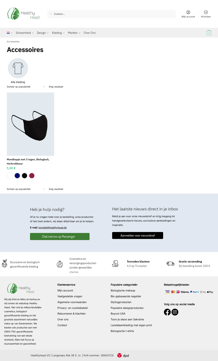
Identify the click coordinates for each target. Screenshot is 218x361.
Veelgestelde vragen (69, 296)
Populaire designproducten (127, 307)
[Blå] (17, 175)
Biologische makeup (123, 290)
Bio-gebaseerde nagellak (126, 296)
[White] (10, 175)
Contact (62, 325)
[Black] (24, 175)
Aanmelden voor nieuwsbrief (138, 235)
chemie (73, 272)
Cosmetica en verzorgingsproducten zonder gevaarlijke (82, 263)
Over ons (62, 319)
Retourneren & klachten (71, 313)
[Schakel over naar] (10, 33)
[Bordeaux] (32, 175)
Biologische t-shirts (122, 331)
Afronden (206, 16)
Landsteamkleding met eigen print (131, 325)
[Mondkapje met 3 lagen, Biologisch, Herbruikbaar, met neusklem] (30, 124)
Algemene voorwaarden (71, 302)
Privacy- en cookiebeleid (72, 307)
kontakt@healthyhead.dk (53, 227)
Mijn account (188, 16)
